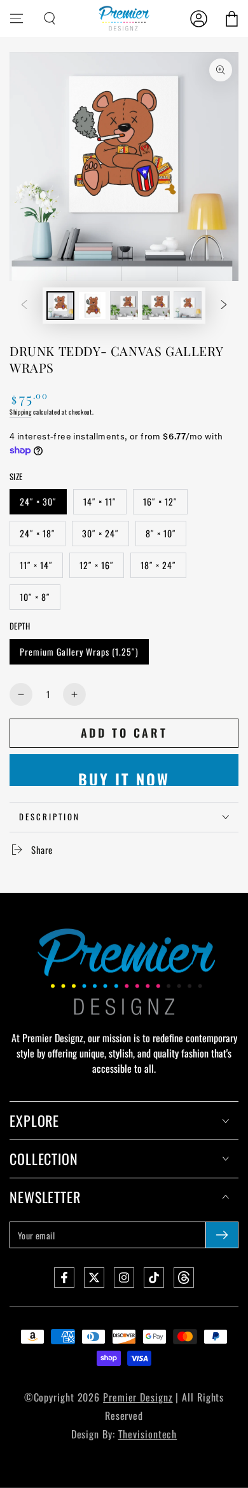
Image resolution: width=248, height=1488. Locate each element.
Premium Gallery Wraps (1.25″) (79, 651)
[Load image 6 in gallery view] (156, 305)
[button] (49, 18)
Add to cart (124, 732)
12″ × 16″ (96, 565)
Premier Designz (138, 1397)
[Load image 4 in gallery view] (124, 305)
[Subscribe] (221, 1235)
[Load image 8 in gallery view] (188, 305)
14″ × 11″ (99, 501)
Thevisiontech (147, 1434)
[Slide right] (224, 306)
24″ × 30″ (38, 501)
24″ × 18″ (37, 533)
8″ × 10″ (161, 533)
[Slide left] (24, 306)
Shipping (21, 412)
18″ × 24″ (158, 565)
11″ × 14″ (36, 565)
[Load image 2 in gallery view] (92, 305)
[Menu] (16, 18)
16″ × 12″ (160, 501)
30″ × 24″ (100, 533)
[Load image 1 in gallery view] (60, 305)
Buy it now (124, 777)
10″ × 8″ (35, 596)
